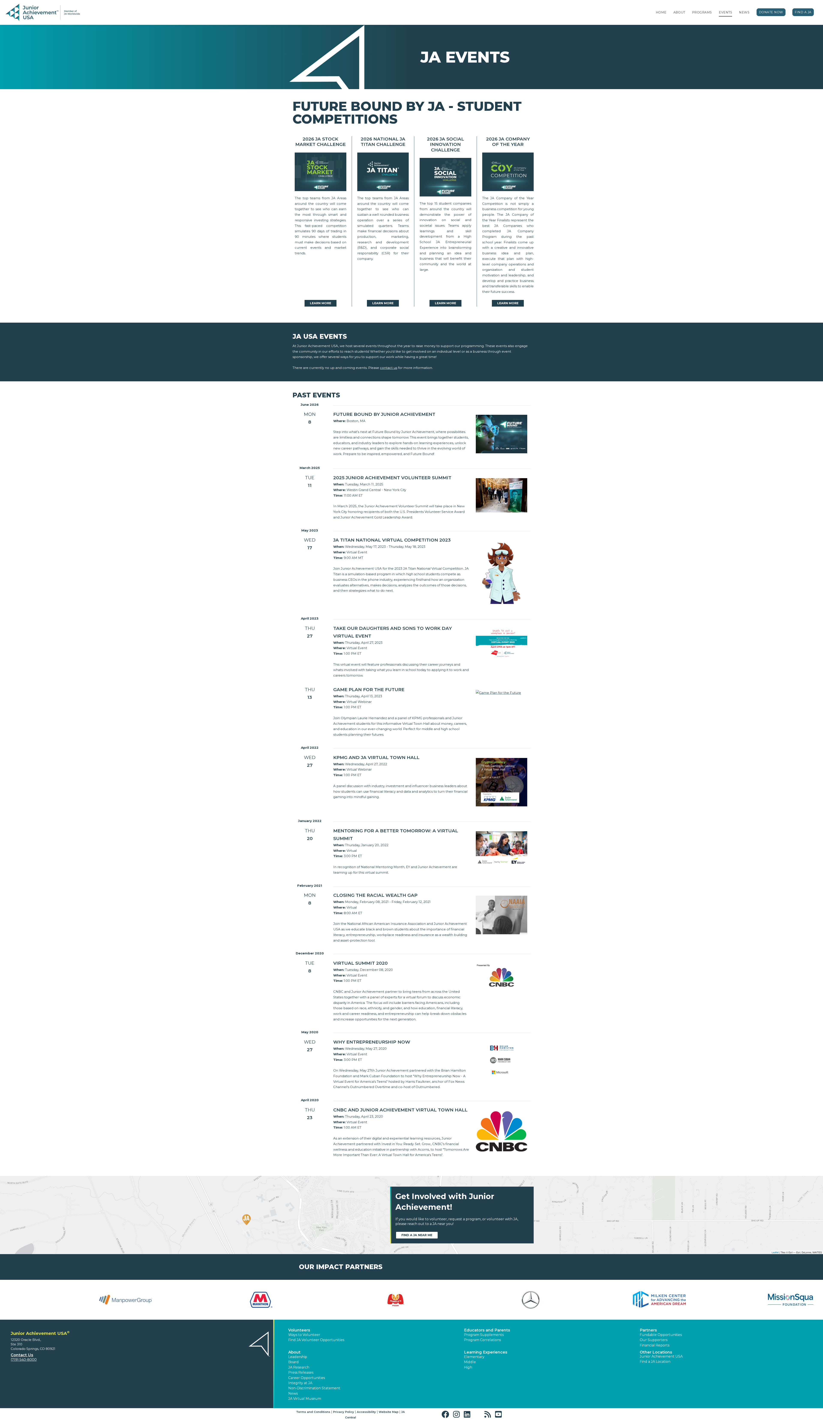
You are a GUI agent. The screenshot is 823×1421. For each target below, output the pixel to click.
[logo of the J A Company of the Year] (508, 173)
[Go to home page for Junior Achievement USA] (42, 12)
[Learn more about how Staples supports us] (344, 1299)
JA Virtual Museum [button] (304, 1399)
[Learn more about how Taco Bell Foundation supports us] (749, 1299)
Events (725, 12)
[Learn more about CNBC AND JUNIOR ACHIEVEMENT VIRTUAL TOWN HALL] (501, 1131)
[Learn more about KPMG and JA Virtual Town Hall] (501, 782)
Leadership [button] (297, 1357)
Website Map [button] (388, 1412)
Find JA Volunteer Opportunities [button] (316, 1340)
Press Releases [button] (300, 1372)
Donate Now (771, 12)
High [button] (468, 1367)
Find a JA (803, 12)
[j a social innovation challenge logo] (445, 178)
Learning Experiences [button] (485, 1352)
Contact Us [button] (22, 1355)
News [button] (293, 1393)
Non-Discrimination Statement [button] (314, 1388)
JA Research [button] (298, 1367)
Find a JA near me (416, 1235)
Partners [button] (648, 1330)
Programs (702, 12)
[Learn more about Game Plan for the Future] (498, 692)
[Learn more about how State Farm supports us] (614, 1299)
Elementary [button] (474, 1357)
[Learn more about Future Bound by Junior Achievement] (501, 434)
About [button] (294, 1352)
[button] (446, 1414)
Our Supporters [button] (653, 1340)
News (744, 12)
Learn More (320, 303)
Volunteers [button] (299, 1330)
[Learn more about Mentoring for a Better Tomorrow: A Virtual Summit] (501, 848)
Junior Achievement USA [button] (661, 1356)
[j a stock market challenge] (320, 173)
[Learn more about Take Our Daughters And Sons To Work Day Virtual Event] (501, 643)
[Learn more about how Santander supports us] (209, 1299)
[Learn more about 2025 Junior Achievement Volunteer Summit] (501, 495)
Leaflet (775, 1252)
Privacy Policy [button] (343, 1412)
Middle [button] (470, 1362)
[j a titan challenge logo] (383, 173)
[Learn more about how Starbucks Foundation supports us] (479, 1299)
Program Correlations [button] (482, 1340)
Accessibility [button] (366, 1412)
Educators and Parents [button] (487, 1330)
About (679, 12)
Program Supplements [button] (484, 1335)
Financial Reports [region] (654, 1345)
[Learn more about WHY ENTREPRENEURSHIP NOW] (501, 1060)
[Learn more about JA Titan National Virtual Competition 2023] (501, 572)
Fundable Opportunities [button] (661, 1335)
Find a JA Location (655, 1362)
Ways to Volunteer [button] (304, 1335)
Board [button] (293, 1362)
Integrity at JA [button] (300, 1383)
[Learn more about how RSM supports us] (74, 1299)
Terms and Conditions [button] (313, 1412)
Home (661, 12)
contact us (388, 368)
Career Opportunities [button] (306, 1378)
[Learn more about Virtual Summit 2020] (501, 977)
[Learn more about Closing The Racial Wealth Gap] (501, 915)
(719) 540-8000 (24, 1360)
